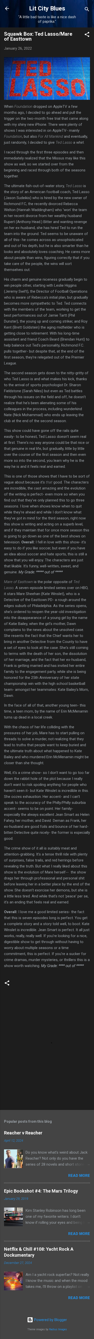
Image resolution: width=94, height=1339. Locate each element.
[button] (87, 35)
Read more (79, 1175)
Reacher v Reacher (23, 1132)
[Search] (87, 10)
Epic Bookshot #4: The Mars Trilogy (41, 1191)
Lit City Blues (47, 8)
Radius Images (58, 1329)
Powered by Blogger (50, 1320)
